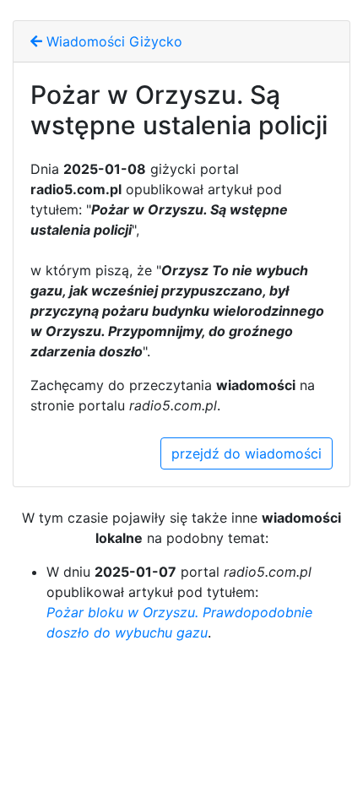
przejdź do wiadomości (246, 453)
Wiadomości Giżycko (112, 41)
